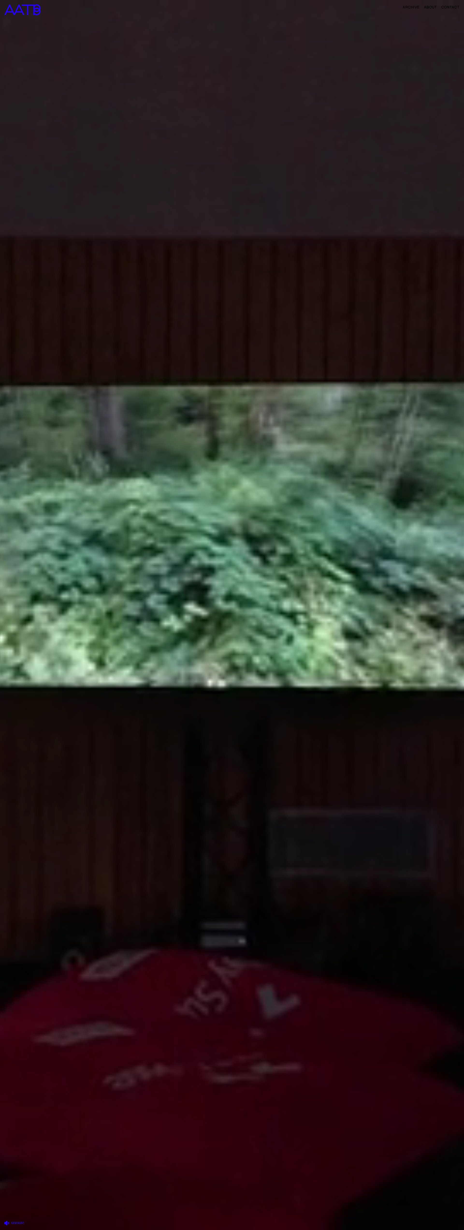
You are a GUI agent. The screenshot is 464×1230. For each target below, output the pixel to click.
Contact (450, 7)
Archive (411, 7)
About (430, 7)
